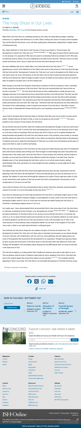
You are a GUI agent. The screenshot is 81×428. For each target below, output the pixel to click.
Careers (4, 399)
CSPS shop (58, 397)
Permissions (74, 413)
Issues (30, 359)
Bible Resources (33, 397)
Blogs (30, 364)
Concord (57, 370)
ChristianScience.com (35, 388)
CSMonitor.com (33, 402)
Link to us (5, 394)
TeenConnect (32, 362)
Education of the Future (48, 307)
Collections (31, 370)
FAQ (3, 397)
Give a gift (58, 394)
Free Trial (57, 391)
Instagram (5, 405)
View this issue (12, 307)
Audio (30, 373)
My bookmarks (59, 359)
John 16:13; (63, 118)
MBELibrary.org (33, 405)
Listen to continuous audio (45, 349)
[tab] (14, 356)
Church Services (33, 391)
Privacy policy (65, 413)
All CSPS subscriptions (62, 399)
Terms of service (54, 413)
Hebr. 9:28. (55, 257)
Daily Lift (31, 399)
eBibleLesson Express (61, 367)
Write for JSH (6, 388)
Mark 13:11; (50, 189)
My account (58, 386)
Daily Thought (59, 373)
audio (35, 378)
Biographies (32, 367)
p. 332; (67, 210)
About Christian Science (35, 386)
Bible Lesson (32, 394)
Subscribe (67, 1)
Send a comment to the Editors (17, 267)
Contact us (5, 391)
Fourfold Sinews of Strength (66, 307)
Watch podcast (35, 375)
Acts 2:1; (19, 90)
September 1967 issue (17, 30)
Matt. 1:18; (65, 66)
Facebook (5, 402)
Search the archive (60, 362)
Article (5, 18)
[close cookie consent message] (77, 419)
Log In (77, 1)
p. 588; (47, 52)
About (4, 386)
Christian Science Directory (63, 364)
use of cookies (16, 421)
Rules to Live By (34, 306)
